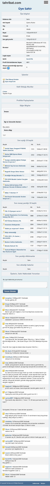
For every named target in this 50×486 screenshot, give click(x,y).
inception (8, 298)
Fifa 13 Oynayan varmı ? (13, 211)
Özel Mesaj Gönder (12, 79)
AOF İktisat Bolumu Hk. (13, 221)
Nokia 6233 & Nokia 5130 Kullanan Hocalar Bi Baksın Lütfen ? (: (15, 187)
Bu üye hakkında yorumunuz (12, 279)
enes (7, 337)
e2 (6, 392)
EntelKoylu (9, 357)
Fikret (7, 318)
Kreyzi (7, 304)
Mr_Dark (8, 351)
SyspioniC (8, 386)
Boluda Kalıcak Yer (11, 246)
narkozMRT (9, 398)
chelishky (8, 421)
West (7, 310)
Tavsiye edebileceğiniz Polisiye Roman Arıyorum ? (14, 161)
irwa (6, 324)
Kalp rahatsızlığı (10, 232)
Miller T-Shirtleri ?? (11, 193)
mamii (7, 453)
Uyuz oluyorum (10, 81)
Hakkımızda (36, 483)
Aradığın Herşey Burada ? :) (14, 175)
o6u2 (7, 371)
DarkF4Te (29, 59)
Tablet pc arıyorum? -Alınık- (14, 228)
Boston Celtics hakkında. (13, 242)
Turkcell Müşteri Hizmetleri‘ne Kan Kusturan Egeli (14, 251)
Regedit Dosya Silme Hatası (14, 171)
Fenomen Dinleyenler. (12, 225)
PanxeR (8, 447)
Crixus (5, 91)
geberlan (8, 435)
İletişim (43, 483)
